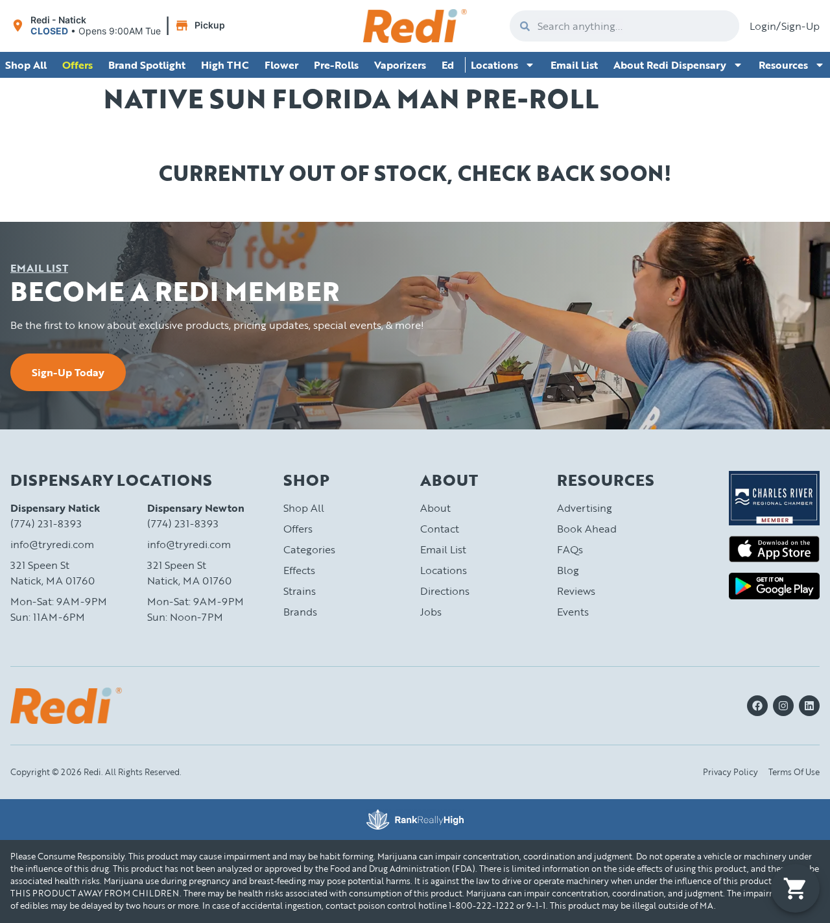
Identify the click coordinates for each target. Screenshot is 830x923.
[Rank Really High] (415, 819)
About (435, 508)
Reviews (576, 591)
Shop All (303, 508)
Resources (783, 65)
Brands (300, 611)
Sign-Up (800, 26)
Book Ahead (587, 528)
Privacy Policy (730, 771)
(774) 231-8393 (46, 523)
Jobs (431, 611)
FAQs (570, 549)
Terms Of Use (794, 771)
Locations (494, 65)
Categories (309, 549)
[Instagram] (783, 705)
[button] (119, 26)
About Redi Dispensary (669, 65)
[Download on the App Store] (774, 549)
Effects (299, 570)
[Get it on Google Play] (774, 586)
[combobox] (634, 26)
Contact (439, 528)
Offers (298, 528)
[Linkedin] (809, 705)
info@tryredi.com (52, 544)
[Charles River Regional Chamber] (774, 498)
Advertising (584, 508)
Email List (574, 65)
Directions (444, 591)
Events (573, 611)
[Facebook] (757, 705)
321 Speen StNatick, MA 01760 (52, 572)
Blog (568, 570)
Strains (299, 591)
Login (763, 26)
